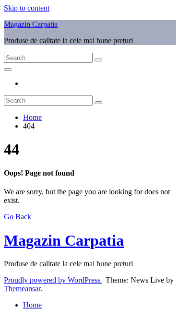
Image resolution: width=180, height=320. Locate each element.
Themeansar (22, 288)
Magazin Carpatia (31, 24)
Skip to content (26, 8)
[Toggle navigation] (8, 69)
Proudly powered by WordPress (53, 280)
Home (32, 117)
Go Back (17, 217)
